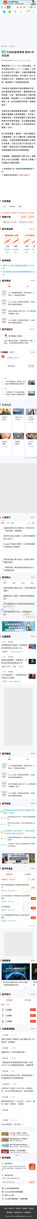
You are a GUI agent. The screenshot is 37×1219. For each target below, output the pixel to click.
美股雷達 (10, 642)
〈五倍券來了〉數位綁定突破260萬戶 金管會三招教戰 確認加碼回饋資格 (15, 393)
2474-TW (19, 69)
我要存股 (31, 217)
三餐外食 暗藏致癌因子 (30, 418)
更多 (33, 523)
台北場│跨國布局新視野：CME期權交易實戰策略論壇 (21, 303)
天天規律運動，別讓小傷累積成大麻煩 (30, 443)
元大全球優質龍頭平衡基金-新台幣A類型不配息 (15, 916)
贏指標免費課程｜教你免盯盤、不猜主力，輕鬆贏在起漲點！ (21, 293)
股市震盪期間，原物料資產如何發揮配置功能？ (4, 418)
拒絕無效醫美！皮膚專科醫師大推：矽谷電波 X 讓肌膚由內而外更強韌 (5, 443)
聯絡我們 (27, 1212)
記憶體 (9, 1009)
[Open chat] (33, 11)
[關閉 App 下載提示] (2, 2)
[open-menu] (2, 7)
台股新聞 (11, 46)
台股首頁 (23, 217)
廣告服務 (9, 1212)
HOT (10, 293)
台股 (5, 46)
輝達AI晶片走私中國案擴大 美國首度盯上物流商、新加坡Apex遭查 (18, 418)
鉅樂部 (25, 1208)
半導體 (9, 1021)
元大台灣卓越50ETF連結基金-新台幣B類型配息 (15, 896)
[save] (26, 11)
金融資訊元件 (18, 1212)
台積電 (9, 1015)
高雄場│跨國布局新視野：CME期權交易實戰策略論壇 (21, 321)
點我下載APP (24, 175)
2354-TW (15, 65)
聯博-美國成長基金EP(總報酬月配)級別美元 (15, 886)
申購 (33, 898)
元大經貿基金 (5, 906)
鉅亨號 (19, 1208)
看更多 (33, 280)
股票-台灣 (11, 901)
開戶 (33, 887)
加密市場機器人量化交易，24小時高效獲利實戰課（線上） (22, 312)
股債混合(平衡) (12, 921)
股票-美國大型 (12, 890)
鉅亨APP (12, 1208)
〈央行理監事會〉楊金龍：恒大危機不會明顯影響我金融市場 (15, 382)
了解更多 (31, 229)
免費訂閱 (32, 1182)
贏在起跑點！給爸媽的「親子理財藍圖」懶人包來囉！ (19, 213)
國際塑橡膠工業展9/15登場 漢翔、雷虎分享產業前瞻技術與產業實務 (17, 443)
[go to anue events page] (28, 7)
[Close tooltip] (31, 16)
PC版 (5, 1208)
